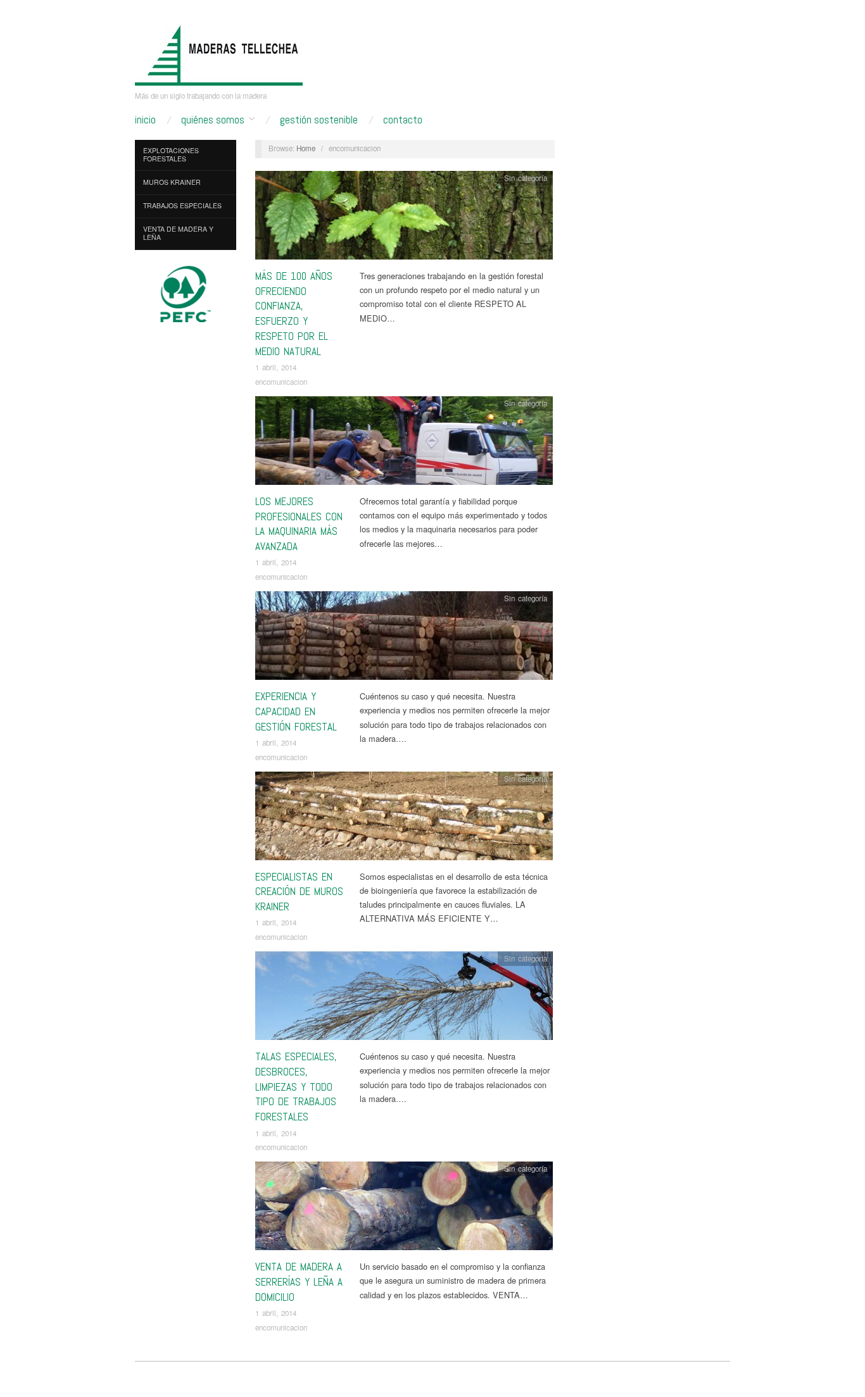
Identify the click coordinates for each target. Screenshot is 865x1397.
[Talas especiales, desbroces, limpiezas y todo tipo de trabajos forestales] (404, 999)
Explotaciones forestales (171, 154)
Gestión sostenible (319, 120)
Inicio (145, 120)
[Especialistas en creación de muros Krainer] (404, 819)
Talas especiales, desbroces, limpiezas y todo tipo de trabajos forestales (296, 1086)
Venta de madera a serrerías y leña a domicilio (299, 1282)
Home (305, 148)
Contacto (402, 120)
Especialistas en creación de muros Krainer (299, 892)
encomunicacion (281, 382)
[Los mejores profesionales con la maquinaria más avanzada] (404, 444)
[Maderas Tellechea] (219, 55)
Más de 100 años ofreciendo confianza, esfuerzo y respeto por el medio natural (293, 313)
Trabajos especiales (182, 205)
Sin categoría (525, 178)
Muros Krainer (172, 182)
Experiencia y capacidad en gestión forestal (296, 711)
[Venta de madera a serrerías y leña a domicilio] (404, 1209)
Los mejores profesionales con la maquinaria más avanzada (299, 523)
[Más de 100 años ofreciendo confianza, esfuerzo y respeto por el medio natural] (404, 219)
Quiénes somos (212, 120)
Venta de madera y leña (178, 233)
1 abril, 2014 (275, 367)
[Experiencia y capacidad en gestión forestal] (404, 639)
